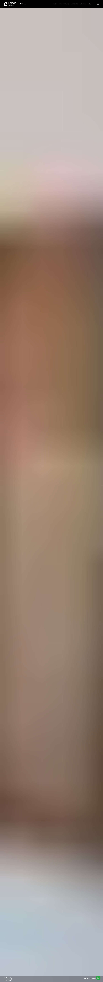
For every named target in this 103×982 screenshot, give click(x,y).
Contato (83, 4)
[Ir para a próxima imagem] (10, 979)
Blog (90, 4)
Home (54, 4)
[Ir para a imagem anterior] (5, 979)
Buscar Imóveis (64, 4)
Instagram (74, 4)
